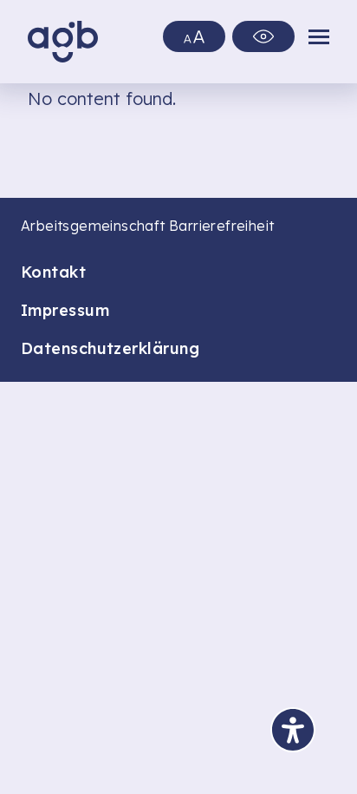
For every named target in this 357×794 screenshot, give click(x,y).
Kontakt (53, 272)
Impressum (65, 310)
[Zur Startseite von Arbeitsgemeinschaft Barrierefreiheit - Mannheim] (63, 41)
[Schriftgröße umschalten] (194, 36)
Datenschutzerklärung (110, 348)
